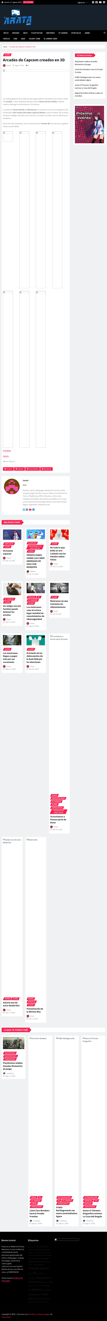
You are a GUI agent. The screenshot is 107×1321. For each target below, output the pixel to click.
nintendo (39, 1264)
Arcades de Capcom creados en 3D (22, 47)
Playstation (32, 1278)
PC (35, 1273)
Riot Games (35, 1285)
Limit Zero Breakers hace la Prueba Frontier (40, 1213)
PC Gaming (63, 33)
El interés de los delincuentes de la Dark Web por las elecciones (35, 657)
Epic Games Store (38, 1255)
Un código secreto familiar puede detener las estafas (12, 610)
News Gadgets (44, 1314)
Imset (9, 65)
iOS (41, 1258)
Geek (23, 39)
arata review (33, 1249)
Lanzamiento (39, 1261)
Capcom (20, 469)
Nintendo (50, 33)
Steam (36, 1289)
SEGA (43, 1285)
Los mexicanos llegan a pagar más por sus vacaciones (10, 657)
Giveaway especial (8, 552)
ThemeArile (6, 1317)
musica (30, 1265)
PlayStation (37, 33)
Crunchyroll (35, 1252)
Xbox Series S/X (40, 1299)
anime (45, 1247)
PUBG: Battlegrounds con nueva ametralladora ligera (66, 1212)
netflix (34, 1265)
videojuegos (33, 1294)
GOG (34, 1258)
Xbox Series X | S (42, 1302)
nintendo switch (37, 1268)
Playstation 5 (35, 1282)
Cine (15, 39)
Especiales (76, 33)
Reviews (15, 33)
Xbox (25, 33)
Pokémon (45, 1282)
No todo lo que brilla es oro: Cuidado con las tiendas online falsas (58, 553)
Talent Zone (34, 39)
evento (30, 1258)
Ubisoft (48, 1290)
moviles (48, 1262)
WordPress (32, 1314)
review (30, 1285)
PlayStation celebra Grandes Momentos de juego (13, 1065)
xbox (40, 1294)
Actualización (32, 1247)
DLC (44, 1252)
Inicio (6, 33)
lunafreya (10, 1073)
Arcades (9, 469)
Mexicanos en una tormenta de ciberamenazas (59, 603)
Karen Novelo (33, 469)
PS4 (50, 1282)
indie (38, 1258)
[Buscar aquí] (104, 33)
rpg (40, 1285)
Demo (40, 1252)
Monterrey (47, 469)
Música (6, 39)
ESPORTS (48, 1255)
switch (43, 1290)
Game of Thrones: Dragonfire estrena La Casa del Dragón (92, 1213)
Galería (6, 456)
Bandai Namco (44, 1249)
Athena (33, 571)
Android (39, 1246)
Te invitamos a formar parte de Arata (58, 819)
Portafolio (7, 451)
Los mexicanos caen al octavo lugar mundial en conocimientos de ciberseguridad (35, 613)
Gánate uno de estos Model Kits (11, 1004)
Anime (87, 33)
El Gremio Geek (50, 39)
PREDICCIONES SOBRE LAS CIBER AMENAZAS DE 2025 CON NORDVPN (36, 561)
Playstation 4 (43, 1278)
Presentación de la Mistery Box (35, 1010)
